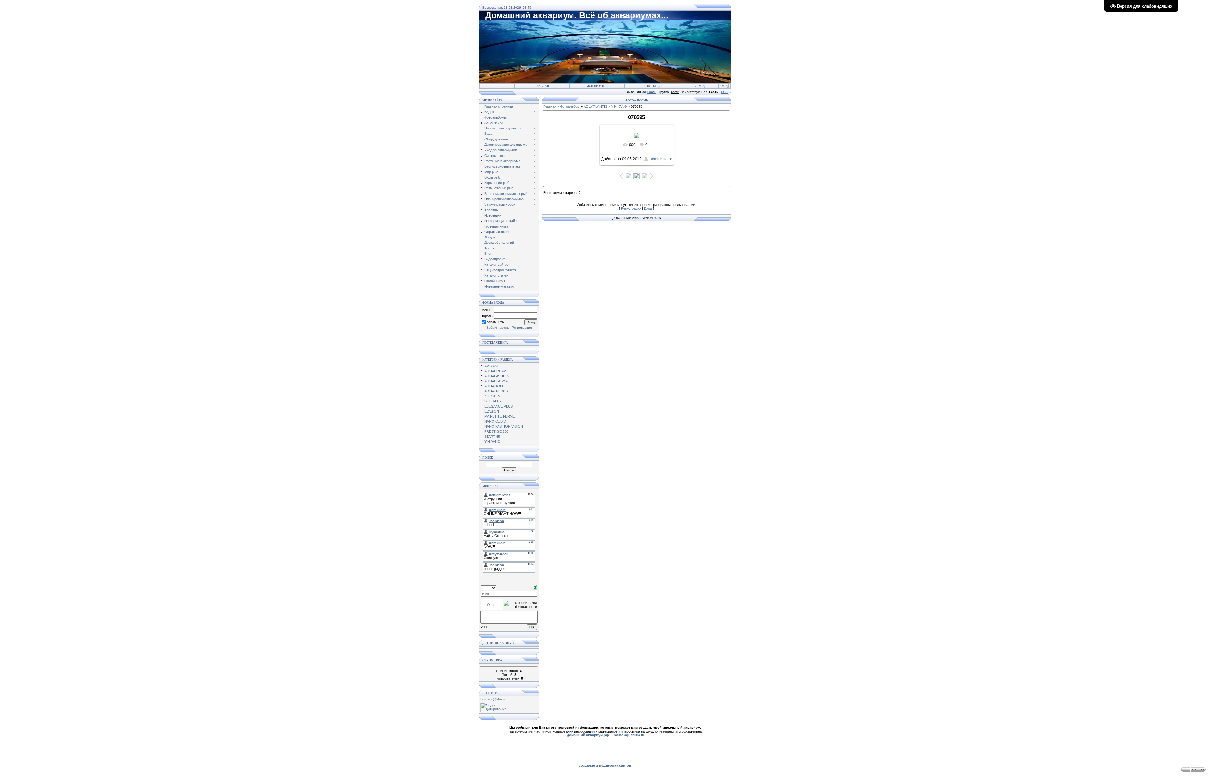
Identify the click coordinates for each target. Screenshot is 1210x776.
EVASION (491, 411)
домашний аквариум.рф (588, 735)
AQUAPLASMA (496, 381)
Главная (542, 86)
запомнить (495, 322)
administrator (661, 159)
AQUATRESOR (496, 391)
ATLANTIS (492, 396)
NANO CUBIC (495, 421)
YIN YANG (492, 441)
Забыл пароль (497, 327)
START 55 (492, 436)
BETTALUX (493, 401)
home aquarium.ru (629, 735)
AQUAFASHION (496, 376)
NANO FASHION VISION (503, 426)
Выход (699, 86)
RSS (724, 92)
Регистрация (652, 86)
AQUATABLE (494, 386)
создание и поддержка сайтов (605, 765)
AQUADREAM (495, 371)
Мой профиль (597, 86)
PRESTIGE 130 (496, 431)
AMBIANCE (493, 366)
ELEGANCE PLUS (498, 406)
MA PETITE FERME (499, 416)
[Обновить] (535, 587)
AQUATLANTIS (595, 106)
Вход (723, 86)
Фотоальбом (570, 106)
